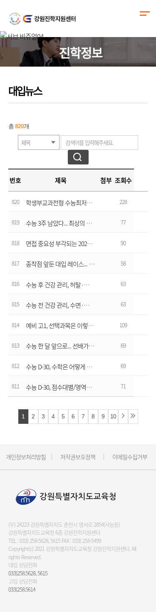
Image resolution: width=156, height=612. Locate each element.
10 (113, 416)
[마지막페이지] (133, 416)
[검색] (78, 157)
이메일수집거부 (129, 457)
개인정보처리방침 (26, 457)
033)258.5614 (21, 589)
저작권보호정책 (77, 457)
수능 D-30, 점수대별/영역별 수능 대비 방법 (77, 387)
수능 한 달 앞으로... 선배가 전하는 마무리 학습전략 (86, 346)
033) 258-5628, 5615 (40, 541)
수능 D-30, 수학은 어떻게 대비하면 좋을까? (77, 366)
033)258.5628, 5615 (27, 573)
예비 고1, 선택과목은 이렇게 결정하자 (71, 325)
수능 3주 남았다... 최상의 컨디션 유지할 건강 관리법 (87, 223)
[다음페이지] (123, 416)
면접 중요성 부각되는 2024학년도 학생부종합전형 (85, 243)
